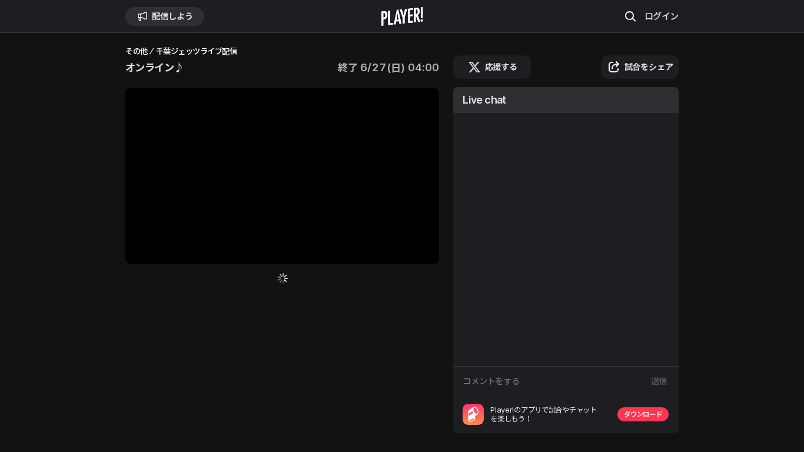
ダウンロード (643, 414)
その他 (136, 51)
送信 (659, 381)
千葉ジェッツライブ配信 (196, 51)
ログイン (661, 16)
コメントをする (491, 381)
